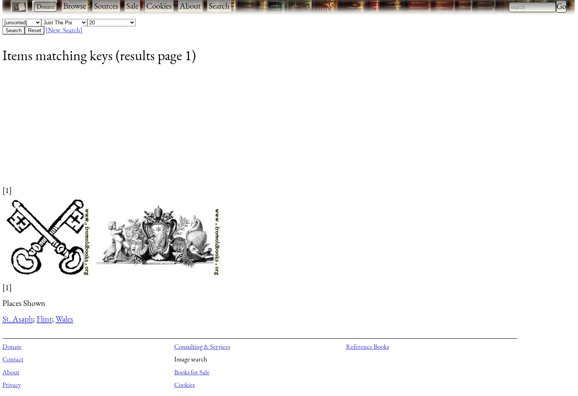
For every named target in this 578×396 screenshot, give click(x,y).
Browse (74, 5)
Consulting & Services (202, 346)
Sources (106, 5)
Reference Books (367, 346)
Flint (44, 318)
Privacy (11, 384)
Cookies (159, 5)
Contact (12, 359)
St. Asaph (17, 318)
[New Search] (64, 30)
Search (219, 5)
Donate (12, 346)
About (190, 5)
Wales (64, 318)
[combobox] (532, 7)
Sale (132, 5)
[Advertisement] (238, 129)
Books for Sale (192, 372)
